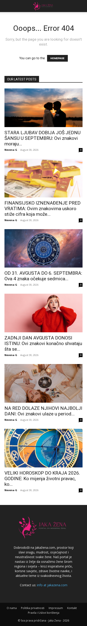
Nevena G (10, 149)
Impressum (56, 608)
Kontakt (72, 608)
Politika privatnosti (32, 608)
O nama (12, 608)
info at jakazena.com (52, 585)
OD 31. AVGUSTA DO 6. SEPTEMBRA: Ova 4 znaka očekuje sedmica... (43, 275)
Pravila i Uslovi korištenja (43, 613)
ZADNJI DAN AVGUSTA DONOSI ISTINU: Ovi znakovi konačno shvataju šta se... (43, 343)
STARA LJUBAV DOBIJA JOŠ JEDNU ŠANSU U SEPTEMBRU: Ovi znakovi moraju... (42, 138)
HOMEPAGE (57, 58)
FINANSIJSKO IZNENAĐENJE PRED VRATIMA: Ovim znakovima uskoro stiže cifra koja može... (42, 208)
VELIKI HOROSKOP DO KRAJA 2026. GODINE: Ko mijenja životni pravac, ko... (42, 478)
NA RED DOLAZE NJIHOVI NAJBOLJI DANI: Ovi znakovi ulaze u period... (43, 411)
